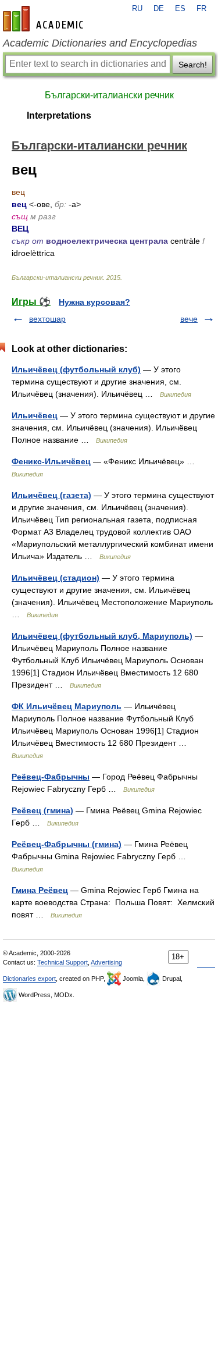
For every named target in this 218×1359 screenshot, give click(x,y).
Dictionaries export (29, 978)
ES (180, 9)
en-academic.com (45, 18)
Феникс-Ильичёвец (51, 461)
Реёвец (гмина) (42, 810)
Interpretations (59, 115)
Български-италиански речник (109, 95)
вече (189, 318)
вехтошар (47, 318)
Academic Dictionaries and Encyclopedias (100, 43)
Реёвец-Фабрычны (51, 776)
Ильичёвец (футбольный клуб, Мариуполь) (102, 636)
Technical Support (62, 962)
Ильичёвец (35, 415)
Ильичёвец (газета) (51, 495)
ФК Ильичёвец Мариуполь (66, 706)
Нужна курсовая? (94, 302)
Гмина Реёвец (40, 890)
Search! (192, 64)
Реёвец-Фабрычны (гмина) (66, 844)
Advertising (106, 962)
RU (137, 9)
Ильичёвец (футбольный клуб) (76, 369)
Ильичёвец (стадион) (55, 577)
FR (201, 9)
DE (158, 9)
